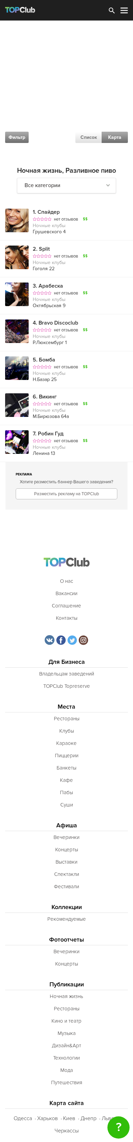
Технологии (66, 1058)
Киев (69, 1118)
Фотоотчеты (66, 939)
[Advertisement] (66, 90)
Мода (66, 1070)
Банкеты (66, 768)
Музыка (67, 1033)
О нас (66, 581)
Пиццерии (66, 755)
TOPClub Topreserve (66, 686)
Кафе (66, 780)
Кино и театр (66, 1021)
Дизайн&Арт (66, 1045)
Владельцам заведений (66, 674)
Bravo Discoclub (55, 322)
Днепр (88, 1118)
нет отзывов (66, 219)
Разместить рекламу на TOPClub (66, 494)
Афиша (66, 825)
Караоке (66, 743)
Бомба (44, 359)
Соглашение (66, 605)
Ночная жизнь (66, 996)
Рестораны (66, 718)
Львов (109, 1118)
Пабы (66, 792)
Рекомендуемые (66, 919)
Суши (66, 805)
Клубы (66, 731)
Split (41, 249)
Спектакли (66, 874)
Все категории (42, 185)
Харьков (47, 1118)
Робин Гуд (48, 433)
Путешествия (66, 1082)
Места (66, 706)
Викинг (45, 396)
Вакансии (66, 593)
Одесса (23, 1118)
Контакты (66, 618)
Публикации (66, 984)
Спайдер (46, 212)
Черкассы (67, 1130)
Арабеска (48, 286)
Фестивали (66, 886)
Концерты (66, 849)
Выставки (66, 862)
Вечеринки (66, 837)
